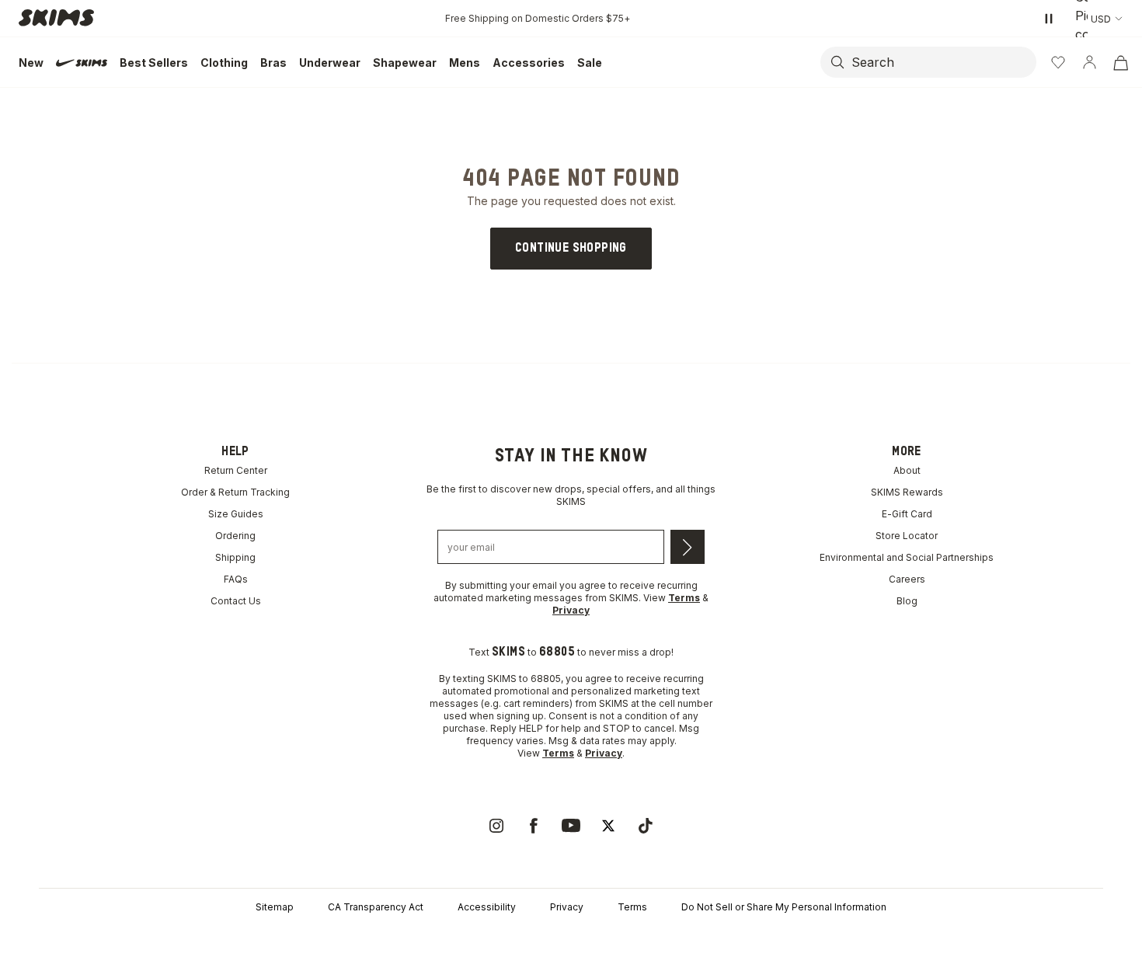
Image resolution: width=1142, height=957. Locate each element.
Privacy (566, 907)
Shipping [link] (235, 557)
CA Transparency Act (375, 907)
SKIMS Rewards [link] (907, 492)
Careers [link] (907, 579)
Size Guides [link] (235, 514)
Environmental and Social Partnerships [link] (907, 557)
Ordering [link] (235, 535)
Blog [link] (907, 601)
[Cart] (1120, 62)
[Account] (1089, 62)
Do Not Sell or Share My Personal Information (783, 907)
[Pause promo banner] (1049, 18)
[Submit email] (687, 547)
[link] (571, 249)
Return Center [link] (235, 470)
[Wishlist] (1058, 62)
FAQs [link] (236, 579)
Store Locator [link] (907, 535)
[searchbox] (942, 62)
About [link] (907, 470)
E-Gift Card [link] (907, 514)
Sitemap (275, 907)
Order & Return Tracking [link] (235, 492)
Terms (632, 907)
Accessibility (487, 907)
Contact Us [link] (236, 601)
